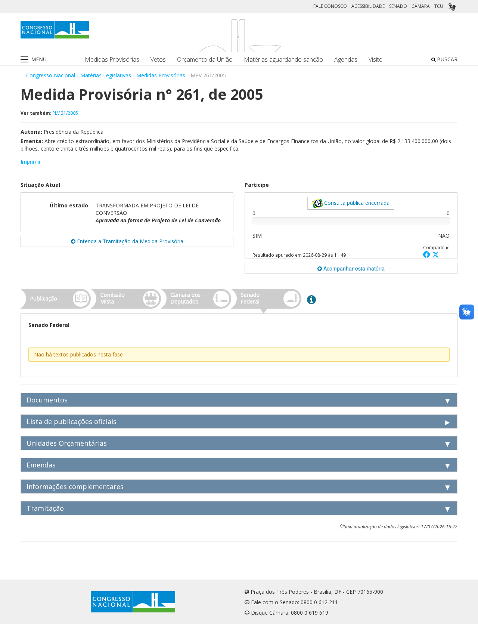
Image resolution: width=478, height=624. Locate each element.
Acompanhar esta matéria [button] (353, 268)
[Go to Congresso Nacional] (55, 29)
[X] (435, 254)
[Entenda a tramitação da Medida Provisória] (311, 299)
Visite (375, 60)
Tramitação (45, 508)
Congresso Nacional (50, 75)
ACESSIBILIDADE (368, 6)
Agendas (345, 60)
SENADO (398, 6)
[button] (427, 254)
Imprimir (31, 161)
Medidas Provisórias (112, 60)
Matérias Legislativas (105, 75)
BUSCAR (446, 59)
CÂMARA (421, 6)
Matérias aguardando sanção (283, 60)
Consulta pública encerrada (356, 202)
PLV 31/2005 (65, 113)
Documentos (47, 399)
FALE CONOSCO (330, 6)
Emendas (41, 464)
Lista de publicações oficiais (72, 421)
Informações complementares (75, 486)
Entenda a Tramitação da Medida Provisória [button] (129, 241)
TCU (438, 6)
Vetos (158, 60)
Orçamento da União (205, 60)
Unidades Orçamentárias (67, 443)
